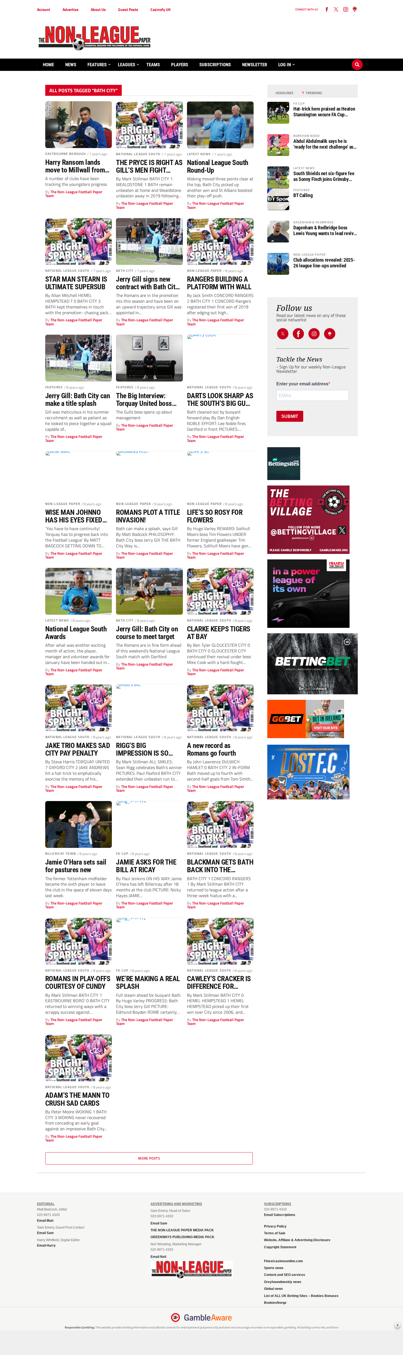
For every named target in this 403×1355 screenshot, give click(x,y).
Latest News (199, 154)
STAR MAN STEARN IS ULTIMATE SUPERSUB (76, 283)
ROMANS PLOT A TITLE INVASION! (148, 516)
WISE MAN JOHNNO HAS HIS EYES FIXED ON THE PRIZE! (73, 516)
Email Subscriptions (279, 1215)
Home (48, 64)
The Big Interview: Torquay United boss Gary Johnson (144, 399)
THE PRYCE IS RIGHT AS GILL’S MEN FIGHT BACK (149, 166)
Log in (284, 64)
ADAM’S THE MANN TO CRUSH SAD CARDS (77, 1099)
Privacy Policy (275, 1226)
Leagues (126, 64)
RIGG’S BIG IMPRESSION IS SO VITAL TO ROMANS (142, 749)
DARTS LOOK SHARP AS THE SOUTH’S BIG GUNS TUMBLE (220, 399)
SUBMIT (289, 416)
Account (43, 9)
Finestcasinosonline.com (283, 1261)
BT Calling (303, 195)
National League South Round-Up (217, 166)
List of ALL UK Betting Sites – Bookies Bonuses (301, 1296)
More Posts (149, 1158)
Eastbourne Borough (65, 153)
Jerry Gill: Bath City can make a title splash (77, 399)
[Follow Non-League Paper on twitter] (336, 9)
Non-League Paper (204, 270)
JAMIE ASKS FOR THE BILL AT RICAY (146, 866)
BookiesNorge (275, 1303)
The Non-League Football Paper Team (73, 194)
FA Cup (122, 853)
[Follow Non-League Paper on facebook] (327, 9)
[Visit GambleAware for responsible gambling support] (208, 1317)
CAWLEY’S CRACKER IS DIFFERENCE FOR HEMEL (219, 982)
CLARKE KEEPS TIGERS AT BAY (218, 632)
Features (97, 64)
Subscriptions (215, 64)
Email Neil (158, 1257)
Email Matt (45, 1221)
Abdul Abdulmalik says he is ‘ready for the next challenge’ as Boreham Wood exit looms (323, 143)
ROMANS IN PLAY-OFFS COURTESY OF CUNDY (77, 982)
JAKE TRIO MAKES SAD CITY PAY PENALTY (77, 749)
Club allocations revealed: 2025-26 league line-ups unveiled (324, 262)
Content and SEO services (284, 1275)
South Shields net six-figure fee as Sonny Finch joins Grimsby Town (323, 176)
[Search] (357, 59)
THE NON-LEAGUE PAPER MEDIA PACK (182, 1230)
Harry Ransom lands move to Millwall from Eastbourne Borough (75, 166)
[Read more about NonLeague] (192, 1276)
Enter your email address (302, 384)
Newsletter (254, 64)
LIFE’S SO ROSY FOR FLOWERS (215, 516)
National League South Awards (76, 632)
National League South (138, 154)
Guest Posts (128, 9)
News (70, 64)
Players (179, 64)
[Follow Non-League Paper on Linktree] (355, 10)
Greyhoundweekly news (282, 1282)
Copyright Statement (280, 1247)
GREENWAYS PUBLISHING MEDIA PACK (182, 1237)
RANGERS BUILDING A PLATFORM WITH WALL (219, 283)
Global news (273, 1289)
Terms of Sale (274, 1233)
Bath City (125, 270)
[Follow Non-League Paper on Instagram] (345, 9)
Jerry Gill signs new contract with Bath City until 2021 (147, 283)
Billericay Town (60, 853)
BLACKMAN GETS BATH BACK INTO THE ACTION (220, 866)
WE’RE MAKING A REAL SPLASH (148, 982)
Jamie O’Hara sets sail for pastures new (75, 866)
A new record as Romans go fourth (211, 749)
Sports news (273, 1268)
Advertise (70, 9)
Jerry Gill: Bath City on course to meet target (147, 632)
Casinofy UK (161, 9)
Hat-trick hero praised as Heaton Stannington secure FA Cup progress (324, 111)
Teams (153, 64)
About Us (98, 9)
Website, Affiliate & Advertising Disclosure (297, 1240)
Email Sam (159, 1223)
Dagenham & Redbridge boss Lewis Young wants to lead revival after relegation (325, 230)
